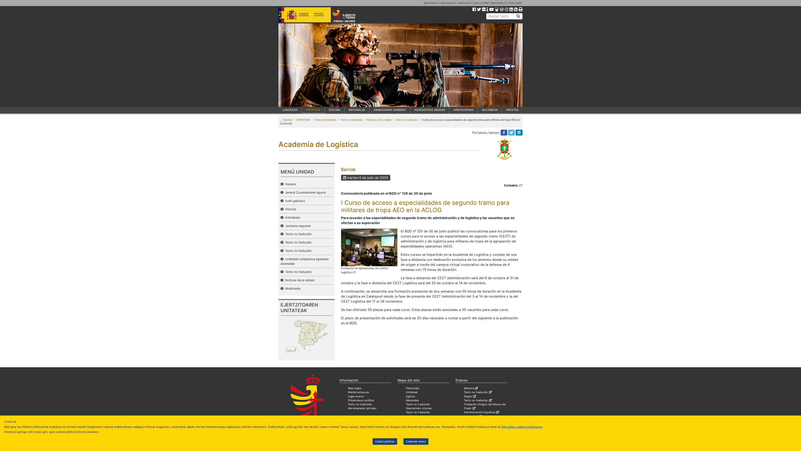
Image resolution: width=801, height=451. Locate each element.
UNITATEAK (313, 109)
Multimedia (291, 288)
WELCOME (515, 3)
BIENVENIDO (431, 3)
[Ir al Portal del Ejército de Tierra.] (348, 14)
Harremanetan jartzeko (362, 408)
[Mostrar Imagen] (369, 247)
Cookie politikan (384, 441)
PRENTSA (512, 109)
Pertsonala (412, 388)
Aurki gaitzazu (294, 201)
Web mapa (354, 388)
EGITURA (334, 109)
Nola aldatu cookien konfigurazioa (521, 426)
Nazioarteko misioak (419, 408)
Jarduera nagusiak (297, 226)
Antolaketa (291, 217)
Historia (289, 209)
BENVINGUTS (448, 3)
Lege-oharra (356, 396)
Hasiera (287, 119)
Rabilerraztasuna (358, 392)
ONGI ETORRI (481, 3)
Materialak (412, 400)
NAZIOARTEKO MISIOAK (429, 109)
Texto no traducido (325, 119)
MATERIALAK (357, 109)
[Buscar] (518, 16)
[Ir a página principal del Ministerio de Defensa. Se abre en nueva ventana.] (304, 14)
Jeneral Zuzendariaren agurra (304, 192)
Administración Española (479, 412)
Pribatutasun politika (361, 400)
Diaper (468, 396)
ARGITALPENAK (463, 109)
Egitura (410, 396)
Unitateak (412, 392)
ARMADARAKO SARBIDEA (390, 109)
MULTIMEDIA (490, 109)
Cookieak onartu (416, 441)
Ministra (469, 388)
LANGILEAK (289, 109)
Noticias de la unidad (379, 119)
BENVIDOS (465, 3)
